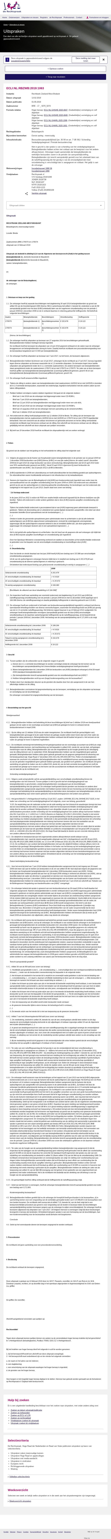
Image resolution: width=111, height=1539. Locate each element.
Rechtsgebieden (13, 132)
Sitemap (12, 1532)
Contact (79, 17)
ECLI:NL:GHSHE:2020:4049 (55, 115)
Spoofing (45, 1532)
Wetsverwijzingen (14, 168)
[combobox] (55, 205)
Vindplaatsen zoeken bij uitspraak (25, 1421)
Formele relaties (13, 110)
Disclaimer (67, 1532)
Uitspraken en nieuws (29, 17)
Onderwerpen (14, 17)
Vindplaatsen (12, 174)
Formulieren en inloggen (99, 17)
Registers (44, 17)
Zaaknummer (12, 106)
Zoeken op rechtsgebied (21, 1418)
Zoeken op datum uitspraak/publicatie (26, 1410)
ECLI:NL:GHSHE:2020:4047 (55, 110)
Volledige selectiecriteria (19, 1477)
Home (4, 17)
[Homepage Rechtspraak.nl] (11, 7)
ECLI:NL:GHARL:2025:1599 (55, 120)
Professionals (69, 17)
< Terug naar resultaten (55, 77)
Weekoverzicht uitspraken (20, 1501)
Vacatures (53, 1532)
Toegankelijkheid (35, 1532)
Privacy (19, 1532)
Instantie (10, 94)
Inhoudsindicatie (13, 140)
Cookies (25, 1532)
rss (102, 1531)
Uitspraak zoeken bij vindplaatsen (25, 1423)
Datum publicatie (14, 102)
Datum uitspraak (13, 98)
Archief (60, 1532)
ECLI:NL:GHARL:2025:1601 (55, 126)
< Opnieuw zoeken (55, 69)
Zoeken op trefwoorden (20, 1413)
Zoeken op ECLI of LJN (20, 1415)
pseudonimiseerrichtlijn (20, 61)
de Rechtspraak (55, 17)
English (6, 1532)
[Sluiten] (104, 60)
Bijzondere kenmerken (16, 136)
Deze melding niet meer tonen (86, 59)
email (105, 1531)
